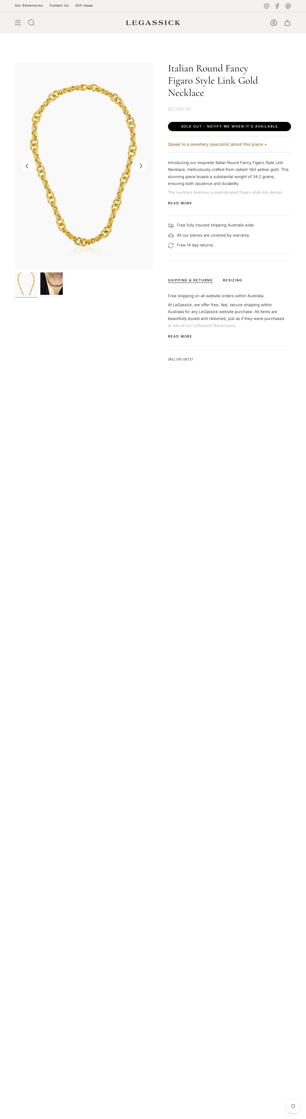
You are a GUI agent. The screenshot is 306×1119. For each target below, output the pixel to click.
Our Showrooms (29, 5)
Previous (27, 166)
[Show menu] (18, 23)
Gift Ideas (84, 5)
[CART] (287, 23)
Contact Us (59, 5)
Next (141, 166)
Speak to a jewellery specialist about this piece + (217, 144)
